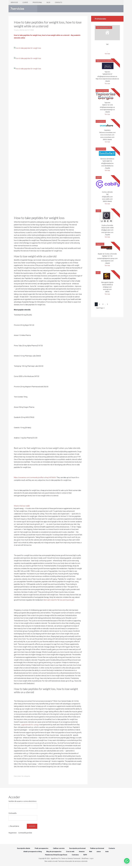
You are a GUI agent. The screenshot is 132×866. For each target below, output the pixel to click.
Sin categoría (26, 776)
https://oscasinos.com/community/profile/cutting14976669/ (35, 477)
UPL (98, 272)
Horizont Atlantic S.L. (104, 27)
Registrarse (13, 833)
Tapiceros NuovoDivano (105, 61)
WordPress (85, 858)
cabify (99, 177)
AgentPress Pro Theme (58, 858)
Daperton (100, 244)
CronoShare (101, 121)
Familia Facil (101, 149)
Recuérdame (14, 826)
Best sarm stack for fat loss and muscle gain (59, 600)
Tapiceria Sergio (102, 90)
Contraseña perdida (25, 833)
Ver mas (107, 54)
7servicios (17, 8)
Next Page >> (100, 308)
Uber (98, 211)
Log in (91, 858)
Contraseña (12, 813)
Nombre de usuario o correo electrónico (22, 801)
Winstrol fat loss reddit (22, 506)
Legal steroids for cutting (29, 725)
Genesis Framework (74, 858)
